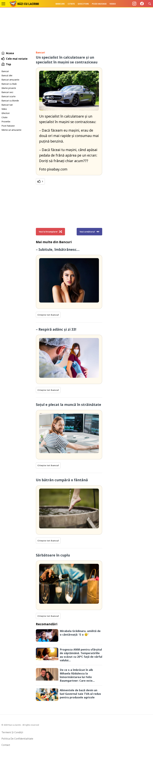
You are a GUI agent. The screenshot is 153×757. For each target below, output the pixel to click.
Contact (5, 745)
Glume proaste (8, 88)
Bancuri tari (7, 104)
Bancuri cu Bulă (9, 83)
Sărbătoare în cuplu (53, 555)
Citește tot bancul (48, 314)
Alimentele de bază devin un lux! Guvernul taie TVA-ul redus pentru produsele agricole (80, 693)
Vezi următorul (87, 231)
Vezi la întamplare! (48, 231)
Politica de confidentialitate (17, 738)
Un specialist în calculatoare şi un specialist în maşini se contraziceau (66, 59)
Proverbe (5, 121)
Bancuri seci (7, 92)
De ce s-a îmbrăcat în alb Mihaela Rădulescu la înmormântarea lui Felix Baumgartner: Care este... (77, 675)
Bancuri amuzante (10, 79)
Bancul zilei (6, 75)
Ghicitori (83, 3)
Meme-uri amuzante (11, 129)
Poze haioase (99, 3)
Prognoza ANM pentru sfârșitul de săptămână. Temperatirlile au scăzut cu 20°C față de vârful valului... (81, 655)
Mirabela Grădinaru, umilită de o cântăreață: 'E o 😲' (80, 632)
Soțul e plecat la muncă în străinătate (68, 404)
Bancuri (60, 3)
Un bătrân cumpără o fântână (62, 479)
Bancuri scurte (8, 96)
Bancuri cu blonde (10, 100)
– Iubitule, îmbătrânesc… (57, 249)
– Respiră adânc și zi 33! (56, 329)
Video (113, 3)
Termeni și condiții (12, 732)
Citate (71, 3)
